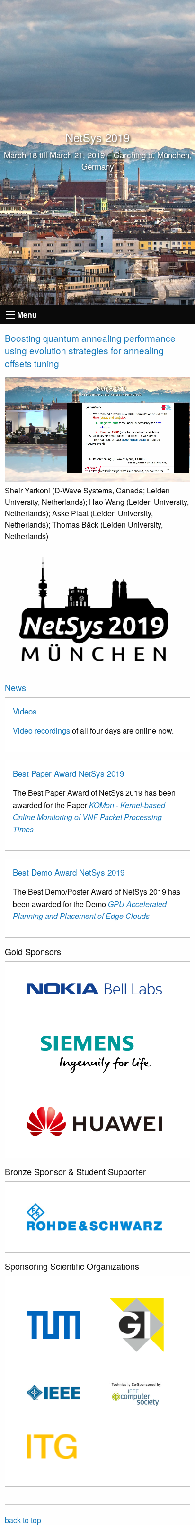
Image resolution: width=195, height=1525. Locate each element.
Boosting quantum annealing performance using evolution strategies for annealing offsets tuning (90, 350)
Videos (25, 711)
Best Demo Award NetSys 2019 (68, 872)
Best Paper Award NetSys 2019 (68, 773)
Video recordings (41, 730)
